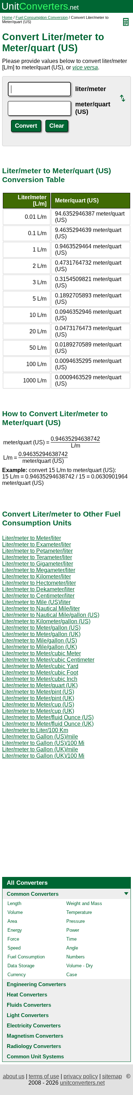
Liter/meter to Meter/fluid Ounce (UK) (48, 724)
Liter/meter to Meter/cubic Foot (40, 673)
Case (71, 974)
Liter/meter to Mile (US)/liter (36, 602)
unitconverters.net (82, 1083)
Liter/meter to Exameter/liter (36, 544)
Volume (15, 912)
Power (72, 930)
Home (7, 17)
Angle (72, 948)
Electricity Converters (34, 1025)
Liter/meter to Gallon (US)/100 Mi (43, 743)
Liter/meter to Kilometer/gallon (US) (46, 621)
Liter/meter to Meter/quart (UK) (40, 685)
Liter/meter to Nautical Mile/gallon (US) (50, 615)
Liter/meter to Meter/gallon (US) (41, 628)
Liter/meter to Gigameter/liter (37, 564)
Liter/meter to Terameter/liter (37, 557)
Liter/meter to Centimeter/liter (38, 596)
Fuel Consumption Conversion (42, 17)
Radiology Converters (34, 1046)
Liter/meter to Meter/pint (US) (38, 692)
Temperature (79, 912)
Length (14, 903)
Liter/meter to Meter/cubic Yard (40, 666)
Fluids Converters (29, 1005)
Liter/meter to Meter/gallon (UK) (41, 634)
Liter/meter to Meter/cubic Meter (41, 653)
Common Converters (33, 894)
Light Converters (28, 1015)
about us (13, 1076)
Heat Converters (27, 994)
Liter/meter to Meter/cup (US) (38, 705)
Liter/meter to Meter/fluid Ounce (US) (48, 717)
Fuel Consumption (26, 956)
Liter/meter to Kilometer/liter (36, 576)
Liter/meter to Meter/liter (31, 538)
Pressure (75, 921)
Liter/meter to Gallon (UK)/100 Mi (43, 756)
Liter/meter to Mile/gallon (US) (39, 641)
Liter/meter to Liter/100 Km (35, 730)
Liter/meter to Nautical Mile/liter (41, 608)
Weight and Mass (84, 903)
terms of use (44, 1076)
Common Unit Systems (35, 1056)
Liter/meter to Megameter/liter (38, 570)
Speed (14, 948)
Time (71, 939)
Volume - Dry (79, 965)
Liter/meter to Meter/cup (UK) (38, 711)
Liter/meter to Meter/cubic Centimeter (48, 660)
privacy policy (80, 1076)
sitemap (112, 1076)
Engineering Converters (36, 984)
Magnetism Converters (35, 1036)
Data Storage (20, 965)
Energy (14, 930)
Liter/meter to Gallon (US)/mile (40, 737)
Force (13, 939)
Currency (16, 974)
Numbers (75, 956)
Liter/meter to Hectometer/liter (39, 583)
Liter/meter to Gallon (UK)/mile (40, 749)
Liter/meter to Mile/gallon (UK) (39, 647)
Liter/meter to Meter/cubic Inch (39, 679)
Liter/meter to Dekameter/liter (38, 589)
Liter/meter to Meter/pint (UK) (38, 698)
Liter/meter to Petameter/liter (37, 551)
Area (12, 921)
